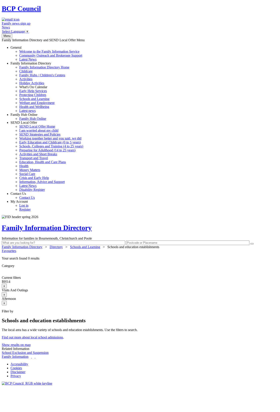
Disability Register (32, 190)
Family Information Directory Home (44, 67)
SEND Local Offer (46, 156)
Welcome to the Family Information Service (49, 51)
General (46, 53)
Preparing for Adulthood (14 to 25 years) (47, 150)
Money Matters (29, 170)
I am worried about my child (38, 130)
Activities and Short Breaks (38, 154)
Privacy (15, 376)
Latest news (27, 111)
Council (21, 9)
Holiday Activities (31, 83)
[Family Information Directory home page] (27, 383)
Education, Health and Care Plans (42, 162)
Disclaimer (17, 372)
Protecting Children (32, 95)
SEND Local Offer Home (37, 126)
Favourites (9, 251)
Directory (56, 247)
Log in (23, 205)
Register (25, 209)
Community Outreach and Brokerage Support (50, 55)
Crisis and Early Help (34, 178)
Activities (25, 79)
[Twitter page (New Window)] (31, 356)
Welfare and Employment (36, 103)
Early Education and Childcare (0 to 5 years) (50, 142)
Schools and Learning (34, 99)
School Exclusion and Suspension (25, 353)
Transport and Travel (33, 158)
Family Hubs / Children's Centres (42, 75)
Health (23, 166)
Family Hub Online (28, 116)
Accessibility (19, 364)
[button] (140, 258)
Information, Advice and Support (42, 182)
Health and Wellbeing (34, 107)
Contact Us (22, 195)
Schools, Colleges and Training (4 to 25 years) (51, 146)
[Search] (252, 243)
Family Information (15, 356)
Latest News (28, 59)
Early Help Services (33, 91)
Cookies (16, 368)
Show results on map (16, 345)
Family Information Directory (39, 87)
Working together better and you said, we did (50, 138)
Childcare (26, 71)
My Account (20, 205)
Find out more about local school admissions (32, 337)
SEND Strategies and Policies (39, 134)
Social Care (27, 174)
